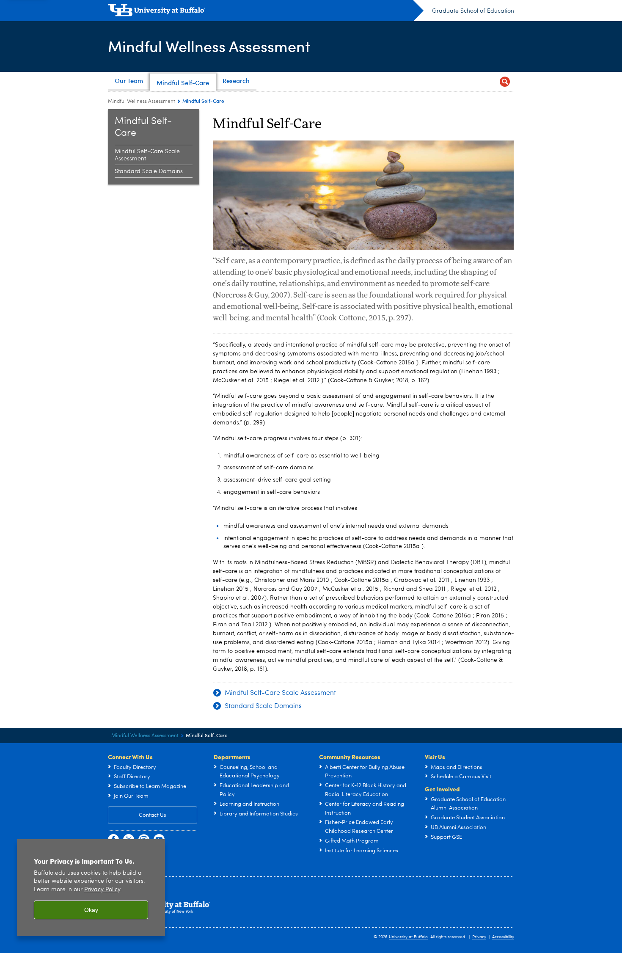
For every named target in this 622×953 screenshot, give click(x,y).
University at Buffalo (408, 937)
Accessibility (503, 937)
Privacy (479, 937)
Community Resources (349, 756)
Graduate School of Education (473, 11)
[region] (91, 887)
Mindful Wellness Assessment (209, 46)
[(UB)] (266, 12)
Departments (232, 756)
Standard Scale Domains (149, 171)
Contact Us (152, 815)
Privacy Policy (102, 890)
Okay (91, 909)
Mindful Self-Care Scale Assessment (147, 155)
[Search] (504, 81)
